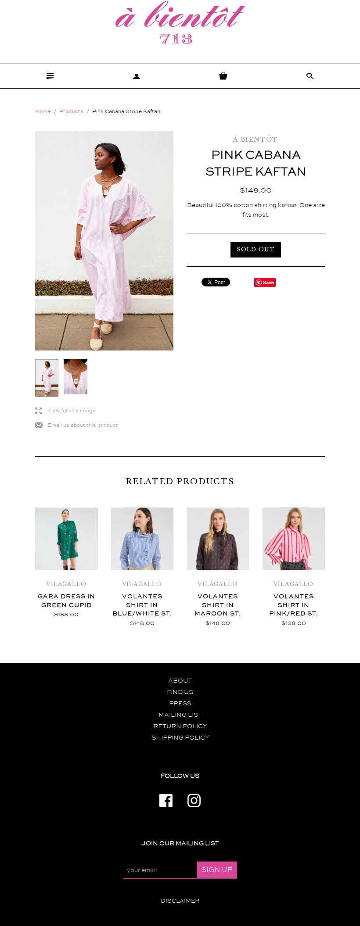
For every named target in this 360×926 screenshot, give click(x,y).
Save (268, 282)
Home (42, 111)
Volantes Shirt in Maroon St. (217, 605)
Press (180, 704)
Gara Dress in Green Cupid (66, 601)
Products (71, 111)
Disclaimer (180, 901)
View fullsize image (65, 411)
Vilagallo (66, 584)
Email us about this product (76, 425)
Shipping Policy (180, 738)
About (180, 681)
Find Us (180, 692)
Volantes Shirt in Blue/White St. (142, 605)
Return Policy (180, 726)
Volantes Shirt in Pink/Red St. (293, 605)
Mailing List (180, 715)
